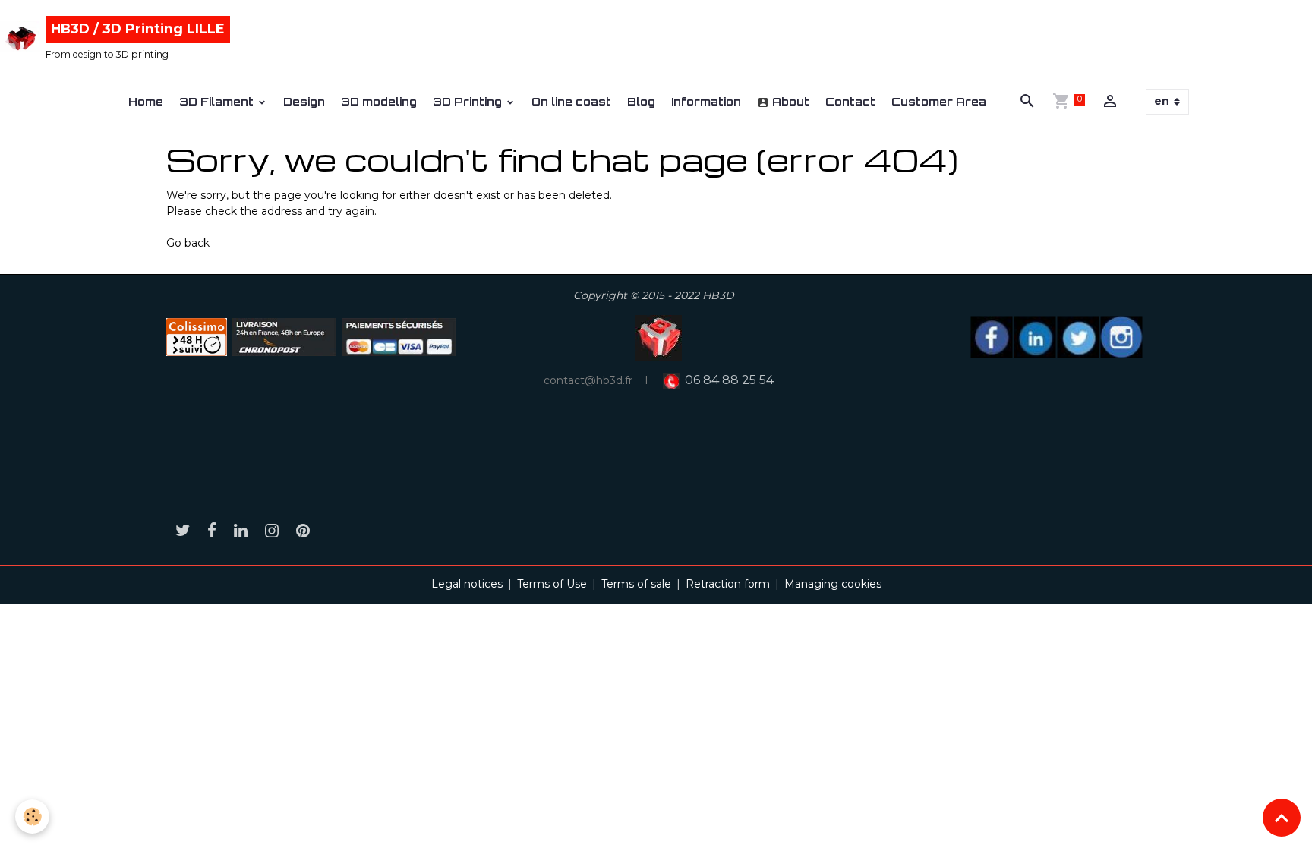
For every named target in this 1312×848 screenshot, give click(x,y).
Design (304, 101)
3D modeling (379, 101)
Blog (641, 101)
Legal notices (467, 584)
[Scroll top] (1282, 818)
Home (145, 101)
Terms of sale (636, 584)
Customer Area (938, 101)
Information (706, 101)
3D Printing (469, 101)
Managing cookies (833, 584)
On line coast (571, 101)
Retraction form (728, 584)
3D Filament (218, 101)
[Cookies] (32, 816)
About (789, 101)
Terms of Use (552, 584)
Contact (850, 101)
